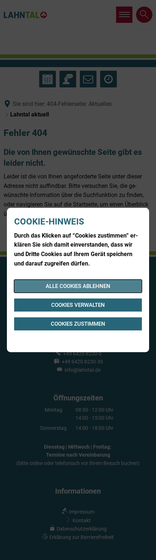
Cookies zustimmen (78, 324)
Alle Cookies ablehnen (78, 286)
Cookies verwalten (78, 305)
